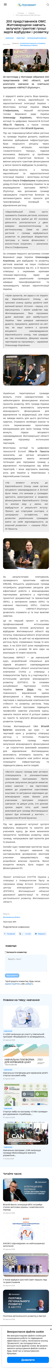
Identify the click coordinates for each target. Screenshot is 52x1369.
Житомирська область (11, 917)
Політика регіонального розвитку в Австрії (24, 1316)
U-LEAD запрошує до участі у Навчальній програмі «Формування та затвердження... (24, 1035)
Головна (21, 13)
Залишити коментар (16, 952)
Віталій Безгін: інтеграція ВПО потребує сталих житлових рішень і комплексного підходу (23, 1207)
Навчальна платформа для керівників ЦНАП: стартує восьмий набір (25, 1074)
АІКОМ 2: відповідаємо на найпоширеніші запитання (24, 1244)
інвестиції (20, 38)
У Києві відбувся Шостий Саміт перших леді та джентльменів (25, 1281)
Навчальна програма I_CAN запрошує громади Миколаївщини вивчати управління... (22, 1152)
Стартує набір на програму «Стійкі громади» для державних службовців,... (25, 1113)
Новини (31, 13)
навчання (10, 38)
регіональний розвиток (37, 38)
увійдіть (29, 984)
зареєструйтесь (13, 984)
